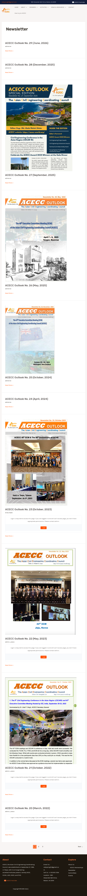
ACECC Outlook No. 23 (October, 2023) (28, 509)
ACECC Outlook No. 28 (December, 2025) (30, 64)
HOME (16, 7)
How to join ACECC (20, 13)
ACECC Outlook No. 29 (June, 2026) (26, 43)
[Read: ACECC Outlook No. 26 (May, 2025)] (36, 238)
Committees (72, 873)
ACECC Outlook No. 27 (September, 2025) (30, 175)
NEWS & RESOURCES (57, 7)
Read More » (9, 51)
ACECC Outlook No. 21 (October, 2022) (28, 767)
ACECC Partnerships (76, 867)
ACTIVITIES (43, 7)
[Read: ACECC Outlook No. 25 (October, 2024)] (30, 339)
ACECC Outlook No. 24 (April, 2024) (26, 398)
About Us (71, 864)
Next (80, 846)
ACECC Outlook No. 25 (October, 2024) (28, 377)
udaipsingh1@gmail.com (9, 2)
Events (70, 875)
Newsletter (71, 870)
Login (43, 527)
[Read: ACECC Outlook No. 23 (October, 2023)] (36, 462)
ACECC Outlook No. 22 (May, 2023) (26, 638)
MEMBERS (32, 7)
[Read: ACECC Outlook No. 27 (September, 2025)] (38, 128)
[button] (26, 7)
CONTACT (71, 7)
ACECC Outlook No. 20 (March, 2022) (27, 808)
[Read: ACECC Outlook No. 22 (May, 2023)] (40, 591)
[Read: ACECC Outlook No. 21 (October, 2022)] (40, 720)
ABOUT (23, 7)
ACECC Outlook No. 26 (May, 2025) (26, 285)
